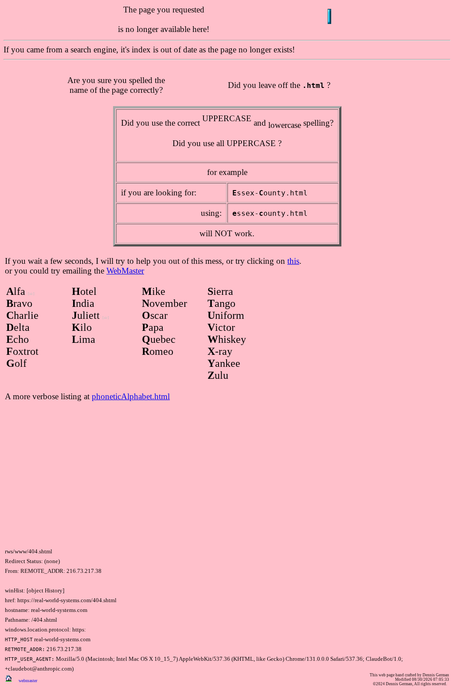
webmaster (28, 680)
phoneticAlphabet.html (131, 396)
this (293, 261)
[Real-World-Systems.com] (8, 679)
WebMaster (125, 270)
